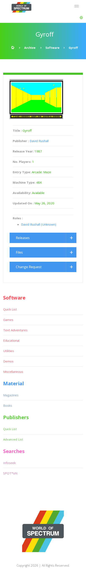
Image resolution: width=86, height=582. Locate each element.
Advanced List (13, 439)
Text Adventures (15, 330)
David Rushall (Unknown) (38, 224)
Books (7, 405)
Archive (29, 48)
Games (8, 320)
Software (52, 48)
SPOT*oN (10, 473)
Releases (23, 238)
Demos (8, 361)
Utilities (8, 351)
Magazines (11, 395)
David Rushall (39, 141)
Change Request (29, 267)
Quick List (10, 309)
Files (19, 252)
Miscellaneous (13, 372)
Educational (11, 340)
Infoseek (9, 463)
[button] (81, 18)
